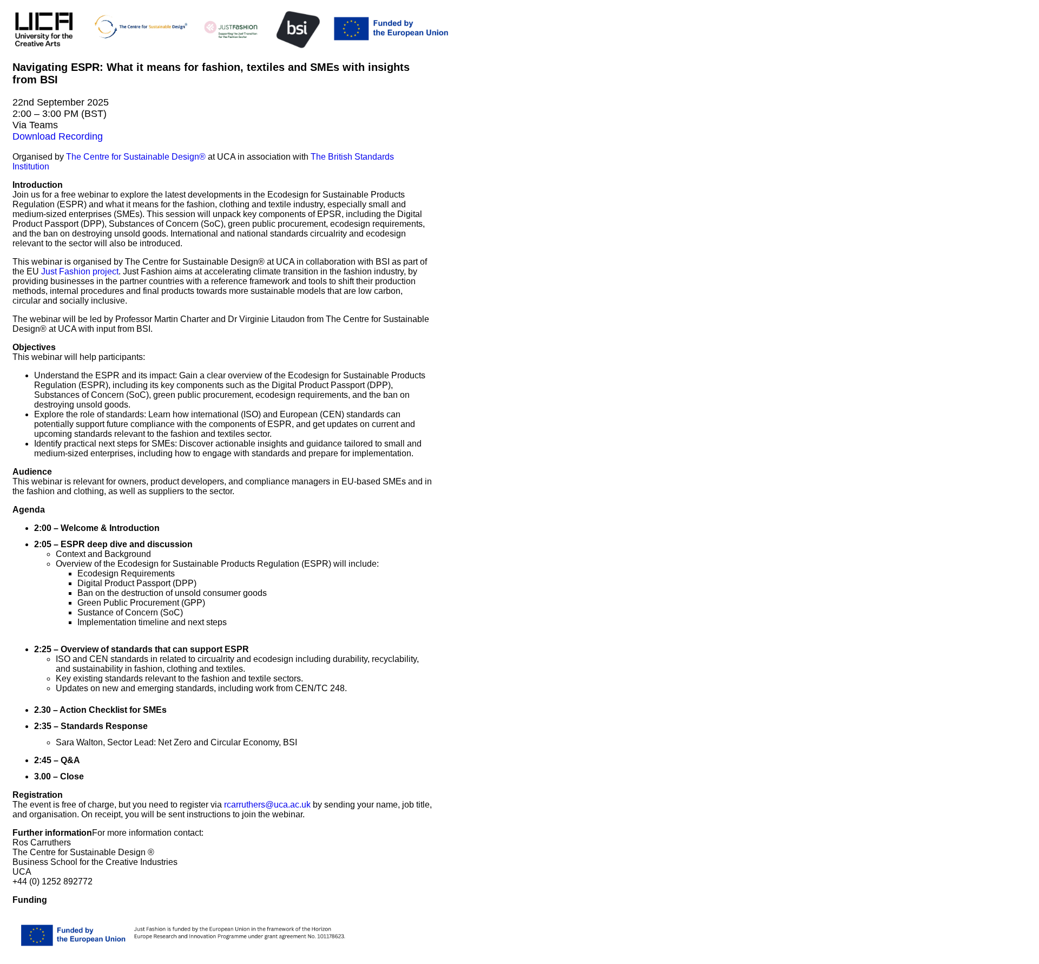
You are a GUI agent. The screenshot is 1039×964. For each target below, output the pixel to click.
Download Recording (57, 136)
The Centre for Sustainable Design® (136, 156)
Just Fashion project (80, 271)
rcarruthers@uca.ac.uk (267, 804)
